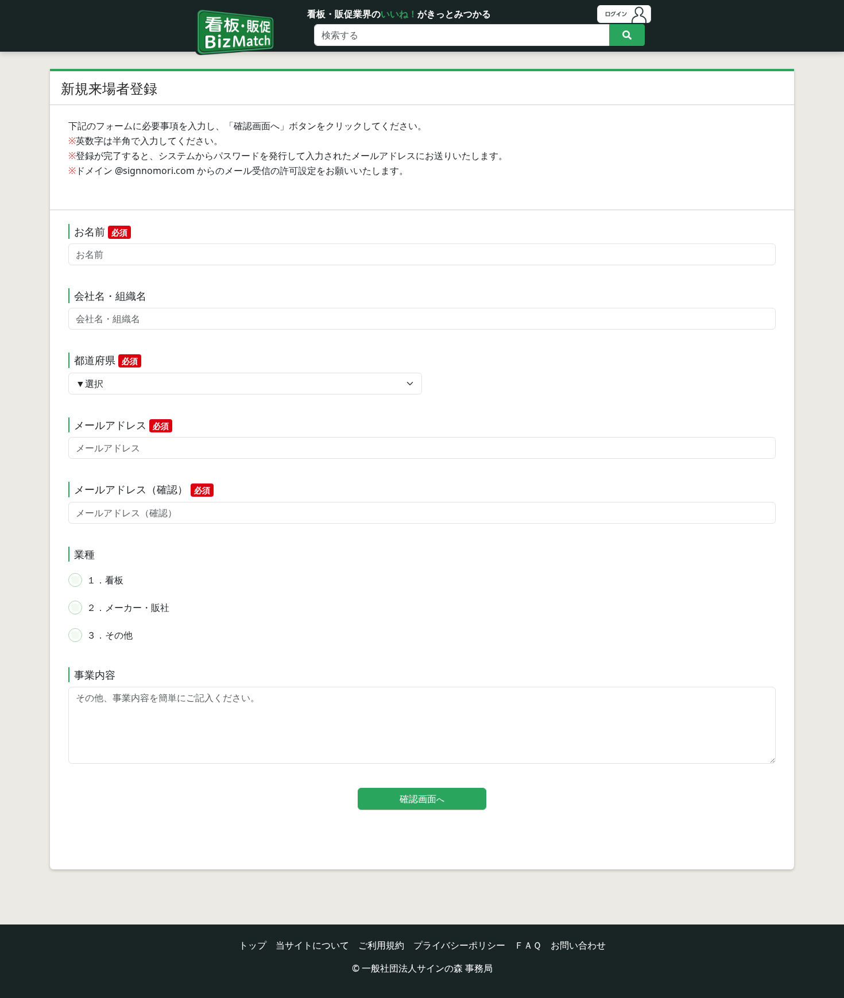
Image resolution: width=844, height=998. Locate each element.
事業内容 (94, 675)
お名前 (100, 231)
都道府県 (106, 360)
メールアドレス (121, 425)
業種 (84, 554)
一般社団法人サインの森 (412, 968)
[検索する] (627, 35)
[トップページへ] (233, 17)
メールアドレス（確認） (142, 489)
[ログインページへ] (624, 14)
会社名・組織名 (110, 296)
